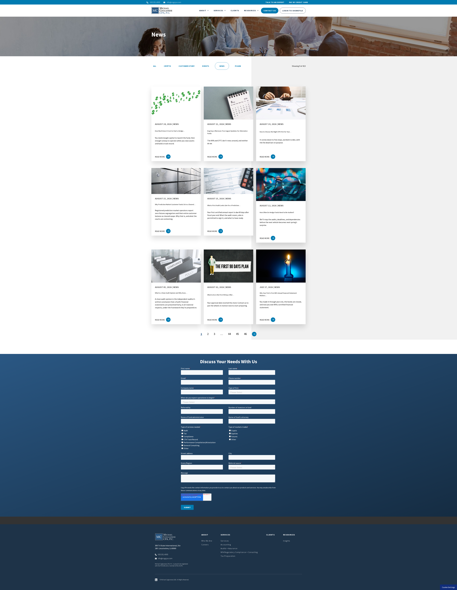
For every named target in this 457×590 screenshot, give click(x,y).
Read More (160, 157)
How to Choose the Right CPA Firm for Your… (275, 132)
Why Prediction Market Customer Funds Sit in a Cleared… (175, 204)
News (221, 66)
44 (229, 334)
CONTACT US (269, 10)
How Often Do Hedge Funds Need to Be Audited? (277, 212)
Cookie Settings (448, 587)
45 (237, 334)
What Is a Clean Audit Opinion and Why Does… (171, 293)
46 (245, 334)
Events (205, 66)
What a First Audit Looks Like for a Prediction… (224, 205)
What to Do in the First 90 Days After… (220, 295)
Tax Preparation (228, 556)
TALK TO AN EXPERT (275, 2)
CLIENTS (235, 10)
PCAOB (238, 66)
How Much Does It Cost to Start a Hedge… (170, 131)
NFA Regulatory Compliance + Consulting (239, 552)
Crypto (167, 66)
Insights (286, 541)
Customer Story (186, 66)
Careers (205, 544)
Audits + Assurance (229, 548)
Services (225, 541)
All (154, 66)
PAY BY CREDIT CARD (298, 2)
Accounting (226, 544)
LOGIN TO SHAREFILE (292, 10)
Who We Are (206, 541)
